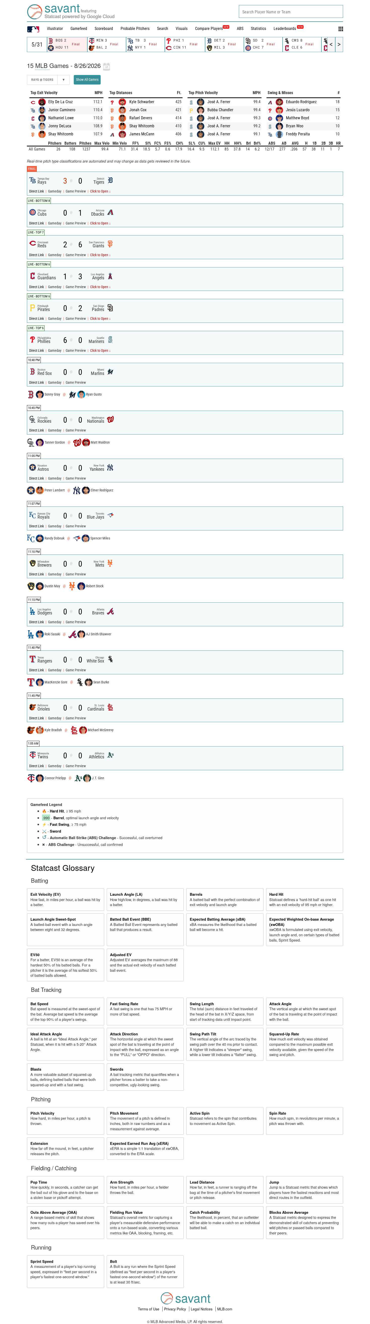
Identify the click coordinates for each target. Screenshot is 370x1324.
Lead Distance (202, 1182)
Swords (116, 1069)
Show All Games (87, 79)
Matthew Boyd (297, 117)
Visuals (182, 28)
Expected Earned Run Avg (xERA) (139, 1143)
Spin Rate (277, 1113)
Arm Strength (122, 1182)
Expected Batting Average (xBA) (217, 919)
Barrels (196, 894)
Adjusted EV (121, 954)
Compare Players (209, 28)
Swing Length (202, 1003)
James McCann (141, 134)
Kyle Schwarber (141, 101)
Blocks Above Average (288, 1212)
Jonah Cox (137, 109)
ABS (240, 28)
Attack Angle (280, 1003)
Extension (39, 1143)
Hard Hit (57, 810)
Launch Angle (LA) (126, 894)
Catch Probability (205, 1212)
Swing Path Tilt (203, 1033)
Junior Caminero (61, 109)
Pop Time (38, 1182)
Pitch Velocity (42, 1113)
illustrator (55, 28)
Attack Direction (124, 1033)
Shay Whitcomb (60, 134)
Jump (274, 1182)
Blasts (35, 1069)
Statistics (258, 28)
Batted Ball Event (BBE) (130, 919)
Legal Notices (202, 1308)
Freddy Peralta (298, 134)
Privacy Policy (175, 1308)
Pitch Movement (124, 1113)
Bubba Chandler (220, 109)
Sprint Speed (41, 1261)
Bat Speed (39, 1003)
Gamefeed (78, 28)
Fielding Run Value (126, 1212)
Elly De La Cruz (60, 101)
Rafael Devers (140, 117)
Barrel (58, 817)
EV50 (35, 954)
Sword (55, 831)
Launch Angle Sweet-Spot (53, 919)
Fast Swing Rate (124, 1003)
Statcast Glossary (63, 867)
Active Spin (200, 1113)
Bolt (113, 1261)
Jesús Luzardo (298, 109)
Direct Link (37, 191)
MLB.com (224, 1308)
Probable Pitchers (135, 28)
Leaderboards (288, 28)
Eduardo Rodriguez (301, 101)
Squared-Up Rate (284, 1033)
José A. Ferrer (218, 101)
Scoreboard (104, 28)
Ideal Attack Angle (46, 1033)
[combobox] (291, 11)
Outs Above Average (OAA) (53, 1212)
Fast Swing (59, 824)
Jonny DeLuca (59, 126)
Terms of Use (149, 1308)
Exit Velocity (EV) (45, 894)
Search (162, 28)
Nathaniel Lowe (61, 117)
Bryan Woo (294, 126)
